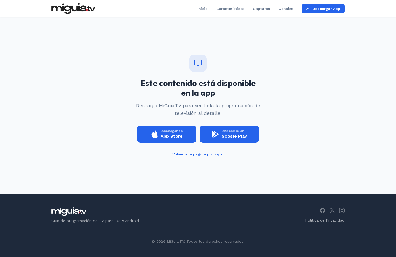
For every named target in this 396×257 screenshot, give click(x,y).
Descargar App (326, 8)
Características (230, 8)
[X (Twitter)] (332, 210)
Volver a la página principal (198, 154)
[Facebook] (322, 210)
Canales (286, 8)
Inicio (202, 8)
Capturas (261, 8)
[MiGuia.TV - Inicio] (73, 8)
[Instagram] (342, 210)
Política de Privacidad (325, 220)
